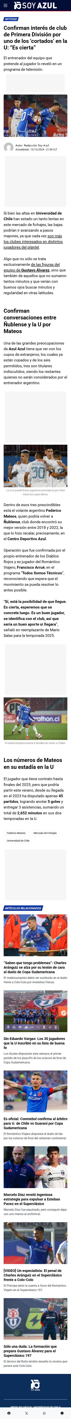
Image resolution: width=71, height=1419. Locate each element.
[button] (5, 5)
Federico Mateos (16, 833)
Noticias (11, 19)
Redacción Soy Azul (36, 145)
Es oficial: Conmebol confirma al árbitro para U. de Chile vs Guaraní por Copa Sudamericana (35, 1123)
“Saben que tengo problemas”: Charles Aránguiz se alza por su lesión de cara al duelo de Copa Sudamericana (35, 967)
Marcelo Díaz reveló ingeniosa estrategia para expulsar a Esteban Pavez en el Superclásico (32, 1199)
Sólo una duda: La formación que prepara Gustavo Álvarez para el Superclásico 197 (30, 1351)
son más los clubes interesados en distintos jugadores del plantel (33, 241)
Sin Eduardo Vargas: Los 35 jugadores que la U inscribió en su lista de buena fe (34, 1043)
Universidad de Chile (18, 840)
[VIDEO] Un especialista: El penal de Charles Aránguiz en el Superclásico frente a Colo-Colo (33, 1275)
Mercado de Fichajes (45, 833)
